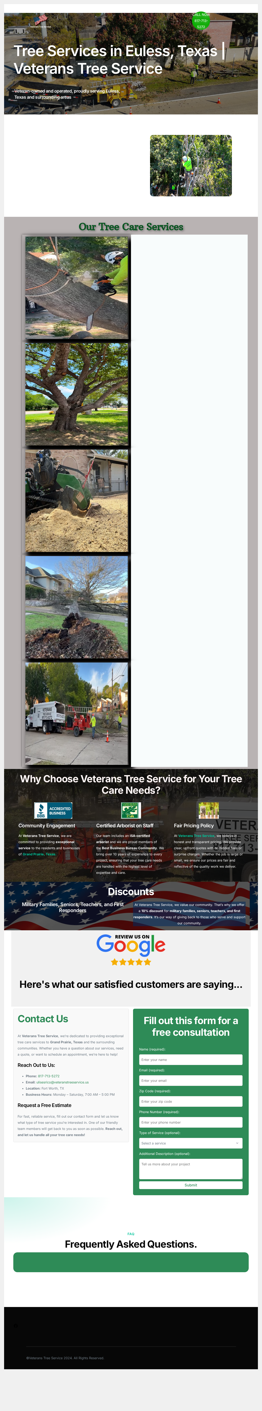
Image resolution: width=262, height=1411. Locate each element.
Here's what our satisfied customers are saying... (131, 984)
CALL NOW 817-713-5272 (201, 20)
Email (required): (152, 1070)
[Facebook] (15, 1327)
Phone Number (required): (159, 1112)
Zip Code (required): (155, 1091)
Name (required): (152, 1049)
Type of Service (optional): (160, 1133)
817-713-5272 (49, 1076)
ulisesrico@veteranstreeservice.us (62, 1082)
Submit (191, 1185)
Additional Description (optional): (164, 1154)
